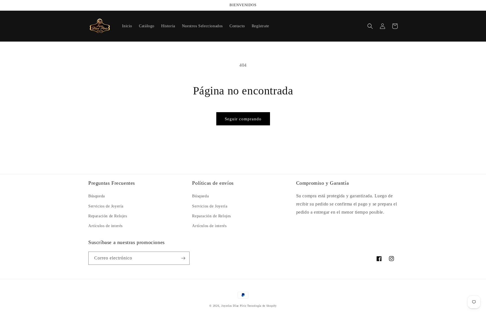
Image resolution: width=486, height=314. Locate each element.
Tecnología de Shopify (262, 305)
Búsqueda (96, 196)
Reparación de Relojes (107, 216)
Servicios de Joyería (105, 206)
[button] (370, 26)
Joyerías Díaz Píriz (233, 305)
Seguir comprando (243, 119)
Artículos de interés (105, 226)
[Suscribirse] (183, 258)
